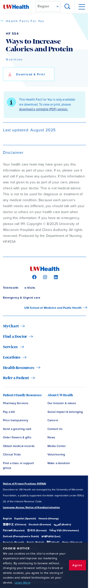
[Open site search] (67, 6)
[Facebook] (33, 276)
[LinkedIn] (55, 276)
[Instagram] (44, 276)
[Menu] (81, 6)
